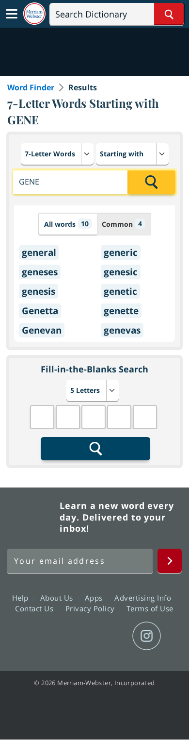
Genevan (42, 330)
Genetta (40, 310)
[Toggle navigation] (11, 14)
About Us (58, 598)
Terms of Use (149, 608)
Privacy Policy (91, 608)
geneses (40, 272)
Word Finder (30, 87)
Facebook (42, 636)
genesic (121, 272)
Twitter (77, 636)
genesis (38, 291)
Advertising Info (143, 598)
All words (66, 224)
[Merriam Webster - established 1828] (34, 13)
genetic (120, 291)
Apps (95, 598)
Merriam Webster (32, 517)
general (39, 252)
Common (122, 224)
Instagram (146, 636)
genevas (122, 330)
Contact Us (35, 608)
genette (121, 310)
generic (121, 252)
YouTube (111, 636)
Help (21, 598)
